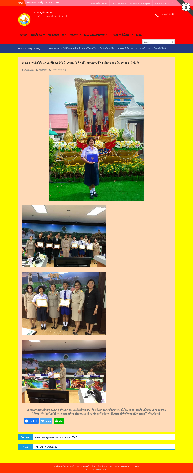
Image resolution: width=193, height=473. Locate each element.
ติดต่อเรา (140, 35)
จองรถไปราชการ (99, 3)
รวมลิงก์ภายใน (162, 3)
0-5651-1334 (168, 13)
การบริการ (74, 35)
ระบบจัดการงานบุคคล (140, 3)
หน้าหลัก (23, 35)
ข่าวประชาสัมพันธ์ (59, 70)
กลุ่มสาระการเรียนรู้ (56, 35)
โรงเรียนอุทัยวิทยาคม (43, 12)
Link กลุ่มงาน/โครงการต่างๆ (96, 35)
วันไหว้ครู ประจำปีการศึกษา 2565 (39, 2)
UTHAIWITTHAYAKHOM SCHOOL (96, 469)
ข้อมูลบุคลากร (119, 3)
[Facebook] (173, 2)
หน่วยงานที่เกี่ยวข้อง (121, 35)
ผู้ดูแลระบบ (43, 70)
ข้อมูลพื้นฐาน (36, 35)
